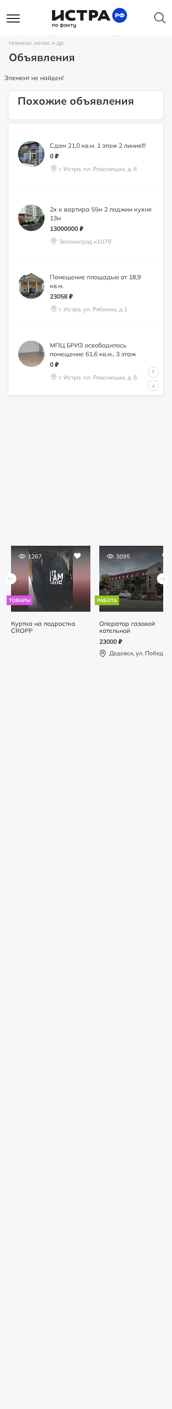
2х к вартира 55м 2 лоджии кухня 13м (101, 213)
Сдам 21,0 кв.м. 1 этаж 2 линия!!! (98, 146)
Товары (19, 600)
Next (153, 385)
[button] (18, 19)
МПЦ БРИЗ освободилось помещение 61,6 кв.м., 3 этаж (93, 349)
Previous (153, 372)
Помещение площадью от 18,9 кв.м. (95, 281)
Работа (107, 600)
